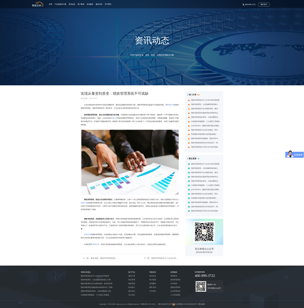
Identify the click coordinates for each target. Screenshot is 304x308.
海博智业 (173, 276)
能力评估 (131, 291)
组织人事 (131, 276)
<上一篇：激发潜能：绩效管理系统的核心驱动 (100, 258)
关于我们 (108, 4)
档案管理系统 (175, 287)
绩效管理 (131, 283)
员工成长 (131, 295)
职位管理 (131, 280)
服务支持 (99, 4)
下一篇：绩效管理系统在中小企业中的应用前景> (161, 258)
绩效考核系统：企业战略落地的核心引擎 (206, 104)
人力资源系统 (175, 295)
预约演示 (264, 4)
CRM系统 (173, 283)
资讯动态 (72, 4)
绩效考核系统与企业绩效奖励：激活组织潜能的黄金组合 (206, 109)
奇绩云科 (170, 105)
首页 (50, 4)
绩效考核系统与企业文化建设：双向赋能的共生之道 (206, 130)
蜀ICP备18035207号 (165, 304)
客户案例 (81, 4)
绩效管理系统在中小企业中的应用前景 (205, 100)
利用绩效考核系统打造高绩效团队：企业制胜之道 (206, 134)
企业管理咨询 (175, 291)
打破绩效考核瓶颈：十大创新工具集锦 (205, 121)
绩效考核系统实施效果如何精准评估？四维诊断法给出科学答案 (206, 113)
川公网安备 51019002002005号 (186, 304)
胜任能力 (131, 287)
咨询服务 (90, 4)
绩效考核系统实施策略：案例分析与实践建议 (206, 138)
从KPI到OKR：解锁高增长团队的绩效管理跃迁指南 (206, 126)
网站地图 (201, 304)
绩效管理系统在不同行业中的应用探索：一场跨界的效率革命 (206, 147)
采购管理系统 (175, 280)
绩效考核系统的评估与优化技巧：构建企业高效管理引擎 (206, 143)
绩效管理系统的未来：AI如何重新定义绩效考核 (206, 117)
